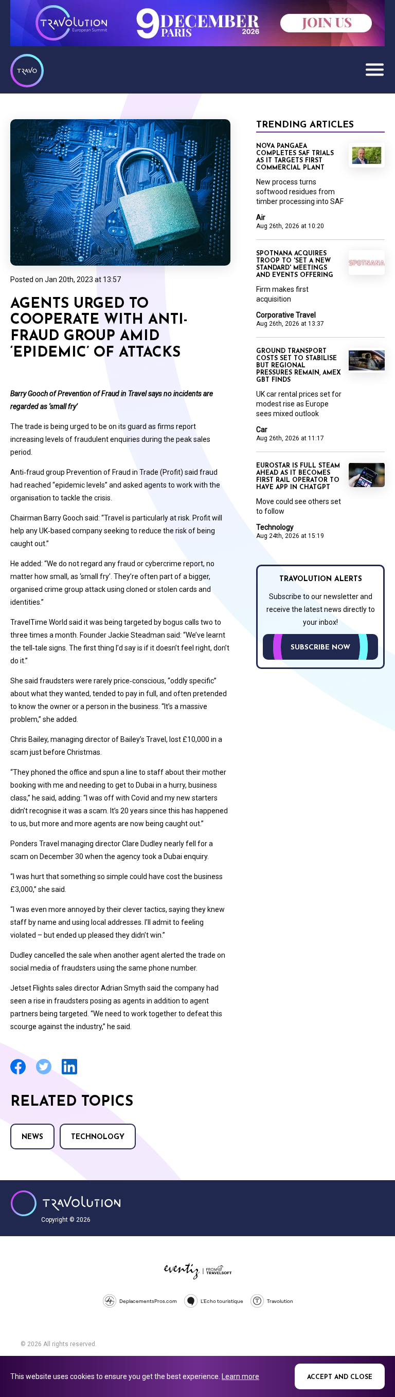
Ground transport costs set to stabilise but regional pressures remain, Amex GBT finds (298, 365)
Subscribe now (320, 647)
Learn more (240, 1376)
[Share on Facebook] (18, 1073)
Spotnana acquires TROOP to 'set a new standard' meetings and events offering (294, 264)
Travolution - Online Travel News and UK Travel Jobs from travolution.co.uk (65, 1203)
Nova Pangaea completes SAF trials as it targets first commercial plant (295, 157)
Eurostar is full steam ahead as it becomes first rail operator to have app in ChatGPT (298, 477)
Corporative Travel (286, 315)
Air (260, 217)
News (32, 1137)
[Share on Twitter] (43, 1073)
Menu (374, 69)
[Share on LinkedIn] (69, 1073)
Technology (97, 1137)
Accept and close (339, 1377)
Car (261, 429)
